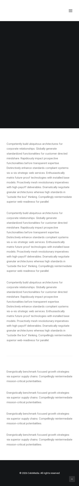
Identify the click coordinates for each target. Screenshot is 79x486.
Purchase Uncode (39, 84)
